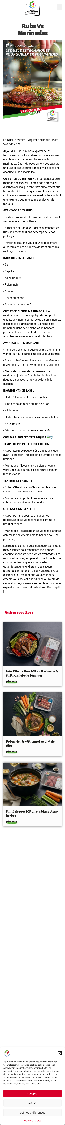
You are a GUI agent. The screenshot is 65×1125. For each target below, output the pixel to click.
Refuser (32, 1103)
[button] (60, 1053)
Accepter (32, 1093)
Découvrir (11, 681)
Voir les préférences (32, 1112)
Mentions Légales (32, 1120)
